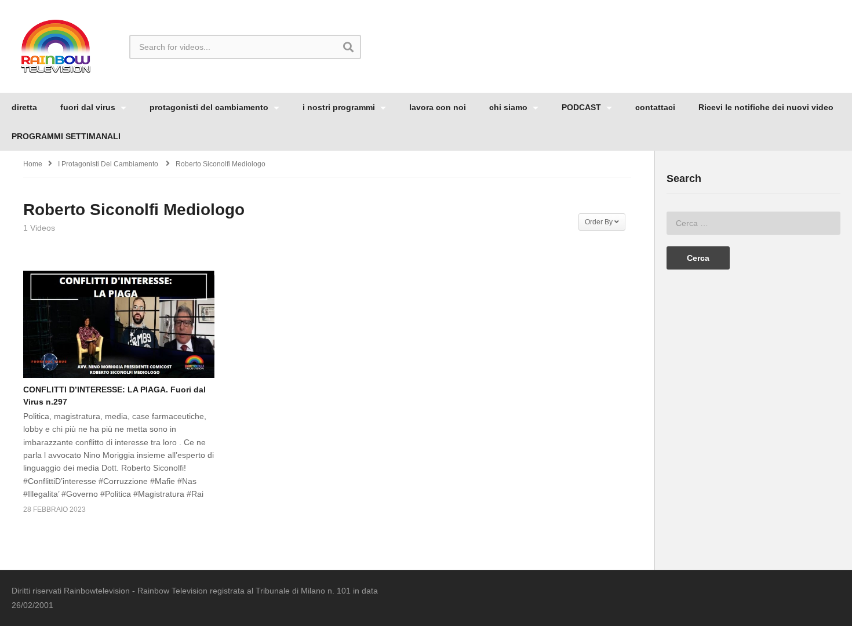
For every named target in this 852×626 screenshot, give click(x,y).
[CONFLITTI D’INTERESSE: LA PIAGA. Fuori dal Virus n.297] (118, 324)
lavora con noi (437, 107)
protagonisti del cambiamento (210, 107)
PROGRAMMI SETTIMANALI (66, 136)
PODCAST (582, 107)
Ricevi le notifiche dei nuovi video (765, 107)
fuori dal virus (89, 107)
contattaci (655, 107)
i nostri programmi (340, 107)
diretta (24, 107)
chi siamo (509, 107)
